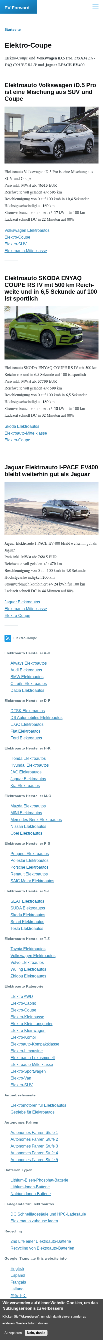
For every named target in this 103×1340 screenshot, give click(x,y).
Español (17, 1275)
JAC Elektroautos (26, 772)
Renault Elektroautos (29, 874)
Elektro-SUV (15, 244)
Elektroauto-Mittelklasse (25, 251)
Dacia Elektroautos (27, 690)
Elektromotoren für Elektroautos (38, 1105)
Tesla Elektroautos (26, 928)
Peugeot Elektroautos (29, 854)
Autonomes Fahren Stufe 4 (34, 1153)
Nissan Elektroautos (28, 826)
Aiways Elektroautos (28, 663)
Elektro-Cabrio (23, 1003)
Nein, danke (36, 1333)
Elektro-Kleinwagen (28, 1030)
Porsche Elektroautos (29, 867)
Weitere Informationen (32, 1323)
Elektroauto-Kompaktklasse (34, 1044)
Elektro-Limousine (26, 1051)
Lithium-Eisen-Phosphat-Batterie (39, 1180)
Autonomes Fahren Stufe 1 (34, 1132)
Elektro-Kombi (23, 1037)
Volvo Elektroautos (27, 962)
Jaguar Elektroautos (22, 602)
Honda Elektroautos (28, 758)
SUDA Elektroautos (27, 908)
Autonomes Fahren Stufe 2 (34, 1139)
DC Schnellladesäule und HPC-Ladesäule (48, 1214)
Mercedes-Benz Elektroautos (36, 820)
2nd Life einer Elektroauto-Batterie (40, 1241)
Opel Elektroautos (26, 833)
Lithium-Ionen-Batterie (30, 1187)
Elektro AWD (21, 996)
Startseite (12, 29)
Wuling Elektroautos (28, 969)
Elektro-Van (20, 1078)
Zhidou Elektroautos (28, 976)
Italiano (17, 1289)
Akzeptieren (13, 1333)
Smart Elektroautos (27, 922)
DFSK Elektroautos (27, 711)
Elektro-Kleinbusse (27, 1017)
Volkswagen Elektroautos (27, 230)
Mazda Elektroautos (28, 806)
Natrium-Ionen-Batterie (30, 1194)
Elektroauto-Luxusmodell (32, 1058)
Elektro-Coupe (17, 237)
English (17, 1268)
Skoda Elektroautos (21, 426)
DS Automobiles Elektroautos (36, 717)
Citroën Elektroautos (28, 683)
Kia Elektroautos (25, 785)
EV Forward (17, 7)
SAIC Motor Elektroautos (32, 881)
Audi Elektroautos (26, 670)
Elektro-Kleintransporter (31, 1024)
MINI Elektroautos (26, 813)
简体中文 (18, 1296)
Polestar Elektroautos (29, 860)
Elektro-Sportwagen (28, 1071)
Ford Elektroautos (26, 738)
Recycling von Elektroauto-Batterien (42, 1248)
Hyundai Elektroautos (29, 765)
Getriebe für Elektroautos (32, 1112)
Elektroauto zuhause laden (34, 1221)
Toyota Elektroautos (28, 949)
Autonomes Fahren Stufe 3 (34, 1146)
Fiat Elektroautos (25, 731)
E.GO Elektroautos (27, 724)
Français (18, 1282)
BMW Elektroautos (27, 677)
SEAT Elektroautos (27, 901)
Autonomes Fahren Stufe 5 (34, 1160)
